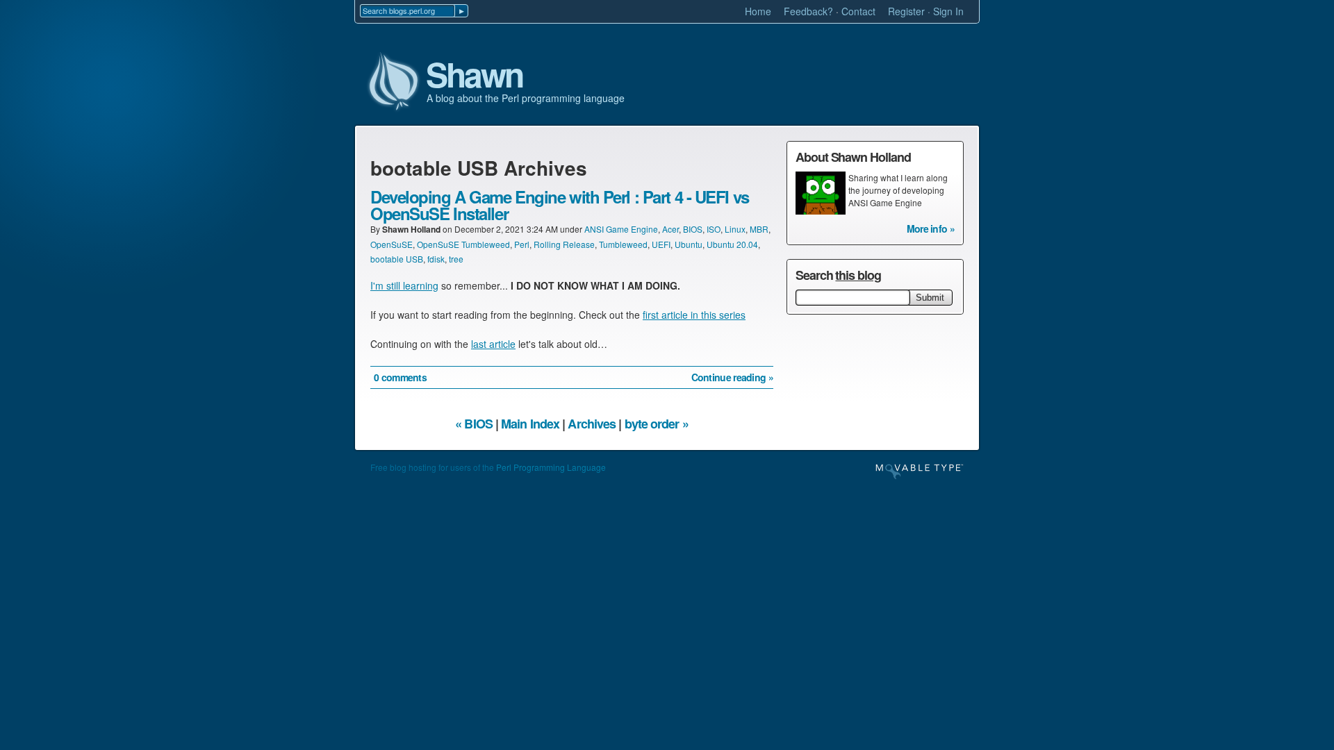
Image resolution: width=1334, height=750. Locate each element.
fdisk (436, 259)
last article (493, 344)
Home (758, 11)
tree (456, 259)
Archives (592, 424)
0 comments (400, 377)
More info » (931, 228)
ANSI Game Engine (621, 229)
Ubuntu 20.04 (732, 244)
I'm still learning (404, 285)
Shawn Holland (411, 229)
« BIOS (474, 424)
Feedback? (808, 11)
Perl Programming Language (551, 467)
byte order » (657, 424)
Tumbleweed (623, 244)
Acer (670, 229)
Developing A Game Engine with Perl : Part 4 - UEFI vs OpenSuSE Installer (559, 205)
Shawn (474, 75)
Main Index (530, 424)
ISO (713, 229)
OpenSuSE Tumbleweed (463, 244)
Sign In (948, 11)
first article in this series (694, 315)
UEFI (661, 244)
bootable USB (396, 259)
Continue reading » (732, 377)
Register (906, 11)
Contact (858, 11)
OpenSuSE (391, 244)
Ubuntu (688, 244)
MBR (759, 229)
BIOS (692, 229)
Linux (735, 229)
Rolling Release (564, 244)
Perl (521, 244)
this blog (857, 275)
